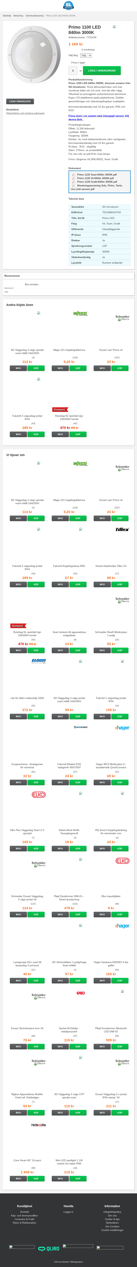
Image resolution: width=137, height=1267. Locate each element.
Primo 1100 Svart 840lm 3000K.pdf (97, 174)
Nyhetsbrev (112, 1222)
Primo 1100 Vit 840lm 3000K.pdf (95, 178)
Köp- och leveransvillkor (24, 1215)
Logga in (68, 1211)
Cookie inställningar (112, 1230)
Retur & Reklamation (24, 1222)
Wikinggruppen (76, 1262)
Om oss (112, 1215)
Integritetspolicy (112, 1211)
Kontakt (24, 1211)
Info (18, 368)
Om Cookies (112, 1226)
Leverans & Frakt (24, 1219)
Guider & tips (112, 1219)
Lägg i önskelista (20, 101)
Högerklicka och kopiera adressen (25, 113)
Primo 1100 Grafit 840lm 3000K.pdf (97, 181)
